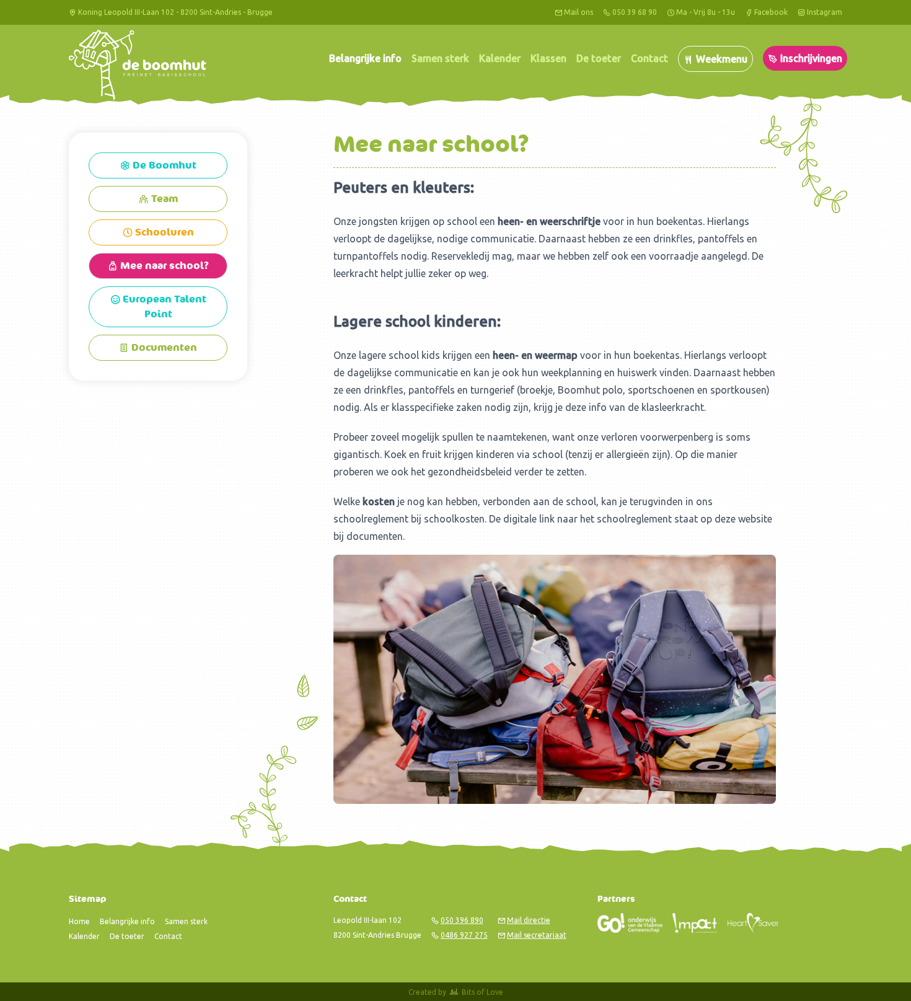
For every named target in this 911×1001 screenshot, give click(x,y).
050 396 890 (462, 920)
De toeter (598, 58)
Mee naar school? (158, 266)
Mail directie (528, 920)
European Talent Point (158, 306)
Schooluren (158, 232)
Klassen (548, 58)
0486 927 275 (464, 935)
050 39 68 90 (634, 12)
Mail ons (578, 12)
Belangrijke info (365, 58)
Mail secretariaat (536, 935)
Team (158, 199)
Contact (649, 58)
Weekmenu (720, 58)
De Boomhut (158, 165)
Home (79, 921)
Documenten (158, 348)
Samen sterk (440, 58)
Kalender (500, 58)
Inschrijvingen (810, 58)
